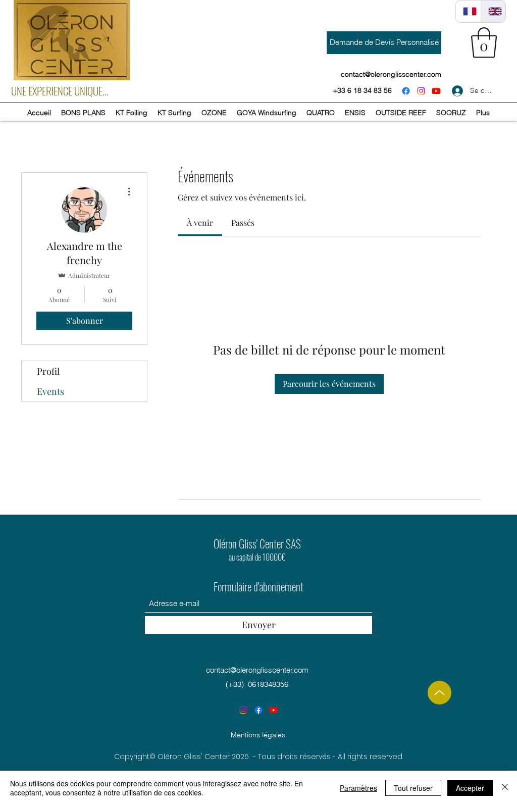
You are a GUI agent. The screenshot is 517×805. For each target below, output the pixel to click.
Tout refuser (413, 788)
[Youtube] (274, 710)
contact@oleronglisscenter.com (257, 670)
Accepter (470, 788)
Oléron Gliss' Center (249, 543)
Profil (48, 371)
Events (50, 391)
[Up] (439, 693)
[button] (484, 42)
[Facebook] (406, 91)
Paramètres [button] (358, 788)
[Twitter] (436, 91)
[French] (468, 11)
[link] (200, 222)
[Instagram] (421, 91)
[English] (493, 11)
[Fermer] (505, 788)
